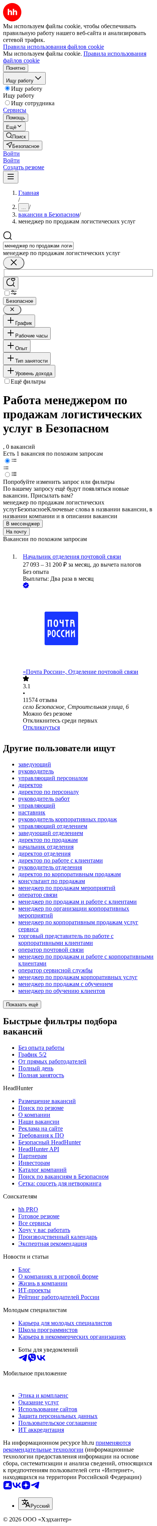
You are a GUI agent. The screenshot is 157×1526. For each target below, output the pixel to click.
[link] (16, 136)
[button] (11, 153)
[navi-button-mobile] (10, 177)
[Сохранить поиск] (10, 283)
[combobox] (38, 246)
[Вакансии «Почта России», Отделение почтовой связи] (86, 629)
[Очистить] (13, 263)
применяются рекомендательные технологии (67, 1446)
